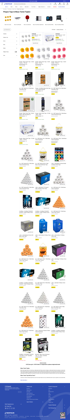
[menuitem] (7, 7)
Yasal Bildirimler (21, 416)
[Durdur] (64, 1)
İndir (36, 1)
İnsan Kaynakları (29, 396)
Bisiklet (49, 394)
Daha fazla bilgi (23, 380)
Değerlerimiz (29, 397)
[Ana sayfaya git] (8, 4)
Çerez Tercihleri (46, 416)
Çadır (49, 393)
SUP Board (50, 388)
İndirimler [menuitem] (55, 6)
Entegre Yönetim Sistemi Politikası (32, 399)
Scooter (49, 397)
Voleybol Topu (50, 402)
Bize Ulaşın (28, 391)
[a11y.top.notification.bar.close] (65, 1)
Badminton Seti (51, 391)
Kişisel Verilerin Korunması (14, 416)
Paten (49, 396)
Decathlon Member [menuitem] (61, 6)
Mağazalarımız (29, 390)
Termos (49, 400)
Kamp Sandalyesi (51, 399)
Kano (49, 390)
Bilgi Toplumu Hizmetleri (31, 394)
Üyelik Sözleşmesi (30, 393)
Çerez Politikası (27, 416)
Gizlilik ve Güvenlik (32, 416)
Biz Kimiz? (28, 388)
